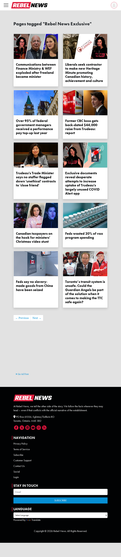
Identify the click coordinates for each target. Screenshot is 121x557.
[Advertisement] (60, 351)
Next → (36, 318)
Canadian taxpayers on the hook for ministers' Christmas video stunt (34, 237)
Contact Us (19, 466)
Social (16, 471)
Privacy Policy (20, 443)
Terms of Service (21, 449)
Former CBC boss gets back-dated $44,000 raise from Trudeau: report (81, 127)
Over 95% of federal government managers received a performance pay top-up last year (34, 127)
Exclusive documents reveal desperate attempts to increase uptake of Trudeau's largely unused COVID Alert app (82, 183)
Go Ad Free (23, 374)
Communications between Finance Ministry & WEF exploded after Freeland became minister (36, 70)
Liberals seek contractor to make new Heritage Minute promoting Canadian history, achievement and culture (84, 72)
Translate (36, 520)
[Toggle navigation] (6, 5)
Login (16, 477)
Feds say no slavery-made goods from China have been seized (34, 286)
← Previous (22, 318)
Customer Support (22, 460)
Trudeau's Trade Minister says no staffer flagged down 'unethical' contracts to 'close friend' (36, 179)
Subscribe (18, 455)
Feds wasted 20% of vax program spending (84, 235)
